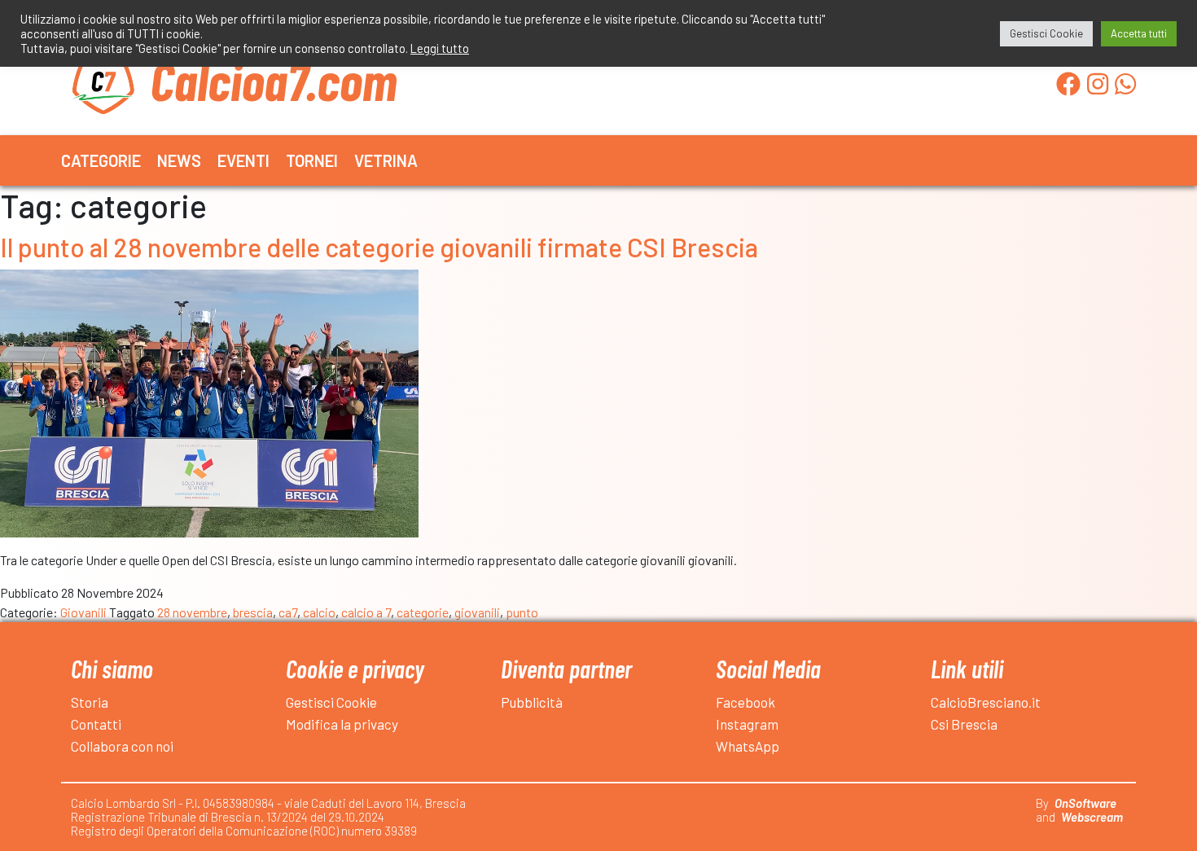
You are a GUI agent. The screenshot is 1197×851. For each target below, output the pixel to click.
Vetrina (386, 160)
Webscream (1092, 816)
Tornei (312, 160)
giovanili (477, 612)
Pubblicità (532, 702)
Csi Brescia (964, 724)
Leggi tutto (439, 48)
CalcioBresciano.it (986, 702)
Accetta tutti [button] (1139, 33)
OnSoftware (1085, 803)
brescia (253, 612)
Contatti (96, 724)
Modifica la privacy (342, 724)
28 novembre (192, 612)
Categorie (101, 160)
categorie (423, 612)
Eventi (243, 160)
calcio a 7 (366, 612)
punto (522, 612)
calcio (319, 612)
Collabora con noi (122, 746)
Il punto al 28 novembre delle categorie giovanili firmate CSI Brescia (379, 246)
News (179, 160)
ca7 (287, 612)
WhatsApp (747, 746)
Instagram (747, 724)
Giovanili (83, 612)
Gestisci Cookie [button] (1046, 33)
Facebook (745, 702)
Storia (89, 702)
